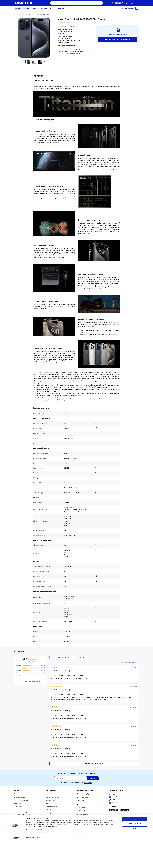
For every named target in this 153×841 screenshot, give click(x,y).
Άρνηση (134, 828)
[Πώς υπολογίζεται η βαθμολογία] (41, 681)
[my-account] (127, 3)
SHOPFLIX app (18, 806)
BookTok (52, 8)
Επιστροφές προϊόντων (52, 797)
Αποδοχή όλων (134, 819)
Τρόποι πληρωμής (51, 800)
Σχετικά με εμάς (18, 794)
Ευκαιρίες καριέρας (20, 797)
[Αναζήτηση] (52, 3)
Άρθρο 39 (48, 810)
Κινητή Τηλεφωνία (34, 14)
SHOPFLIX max (81, 807)
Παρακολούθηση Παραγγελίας (85, 794)
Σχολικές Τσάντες (62, 8)
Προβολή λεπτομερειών (33, 837)
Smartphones (45, 14)
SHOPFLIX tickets (82, 811)
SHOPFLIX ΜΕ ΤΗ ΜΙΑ (83, 814)
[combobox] (76, 3)
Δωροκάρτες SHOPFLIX (52, 813)
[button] (137, 3)
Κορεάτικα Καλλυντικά (40, 8)
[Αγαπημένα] (132, 3)
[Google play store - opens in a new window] (124, 810)
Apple (70, 29)
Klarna (47, 803)
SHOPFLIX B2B (18, 803)
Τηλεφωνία (25, 14)
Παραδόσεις (49, 794)
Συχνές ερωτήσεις (82, 797)
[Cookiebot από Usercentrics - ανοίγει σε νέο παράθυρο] (15, 838)
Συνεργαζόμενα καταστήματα (22, 800)
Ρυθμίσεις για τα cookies (134, 823)
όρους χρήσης (88, 782)
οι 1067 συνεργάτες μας (39, 820)
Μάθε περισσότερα (74, 42)
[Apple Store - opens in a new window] (114, 810)
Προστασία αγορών (51, 806)
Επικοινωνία (80, 800)
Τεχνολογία (17, 14)
